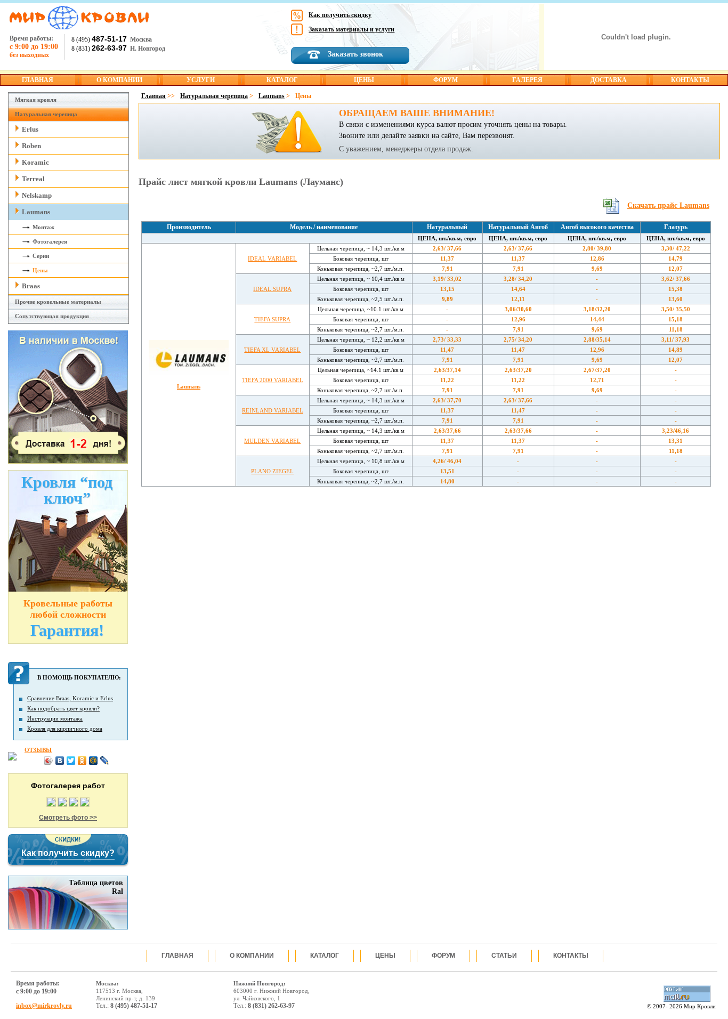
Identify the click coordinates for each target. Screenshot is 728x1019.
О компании (252, 955)
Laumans (36, 212)
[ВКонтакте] (60, 760)
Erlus (30, 129)
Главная (153, 96)
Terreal (33, 179)
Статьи (504, 955)
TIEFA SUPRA (272, 319)
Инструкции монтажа (55, 718)
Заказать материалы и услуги (351, 29)
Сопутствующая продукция (52, 316)
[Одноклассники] (82, 760)
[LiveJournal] (104, 760)
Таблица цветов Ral (96, 887)
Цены (40, 270)
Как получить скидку (340, 15)
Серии (41, 256)
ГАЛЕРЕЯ (527, 80)
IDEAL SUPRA (272, 289)
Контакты (570, 955)
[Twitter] (71, 760)
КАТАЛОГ (282, 80)
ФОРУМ (445, 80)
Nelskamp (37, 195)
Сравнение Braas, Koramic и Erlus (70, 698)
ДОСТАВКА (609, 80)
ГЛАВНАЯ (37, 80)
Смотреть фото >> (68, 817)
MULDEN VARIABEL (272, 441)
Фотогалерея (50, 241)
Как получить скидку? (68, 853)
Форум (443, 955)
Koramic (35, 162)
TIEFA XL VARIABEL (272, 349)
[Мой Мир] (93, 760)
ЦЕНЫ (364, 80)
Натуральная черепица (46, 114)
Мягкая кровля (35, 99)
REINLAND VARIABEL (272, 410)
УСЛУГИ (201, 80)
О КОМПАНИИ (119, 80)
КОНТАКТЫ (690, 80)
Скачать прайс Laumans (668, 205)
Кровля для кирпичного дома (64, 728)
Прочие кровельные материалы (58, 301)
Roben (31, 146)
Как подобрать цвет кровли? (63, 708)
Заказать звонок (355, 54)
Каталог (324, 955)
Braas (31, 286)
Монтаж (43, 227)
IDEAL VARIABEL (272, 258)
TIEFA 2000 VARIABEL (272, 380)
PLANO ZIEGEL (272, 471)
